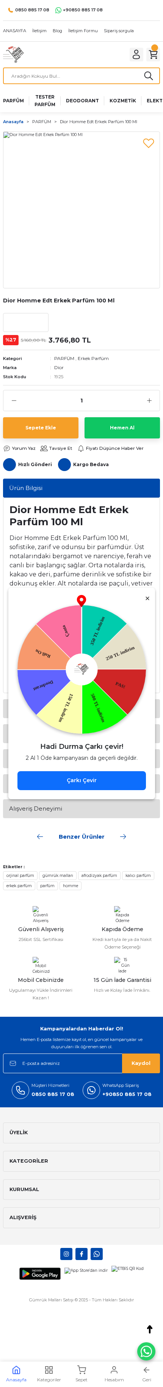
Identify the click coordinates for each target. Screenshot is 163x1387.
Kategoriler (49, 1379)
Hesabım (114, 1379)
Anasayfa (16, 1379)
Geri (146, 1379)
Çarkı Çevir (82, 780)
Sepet (81, 1379)
